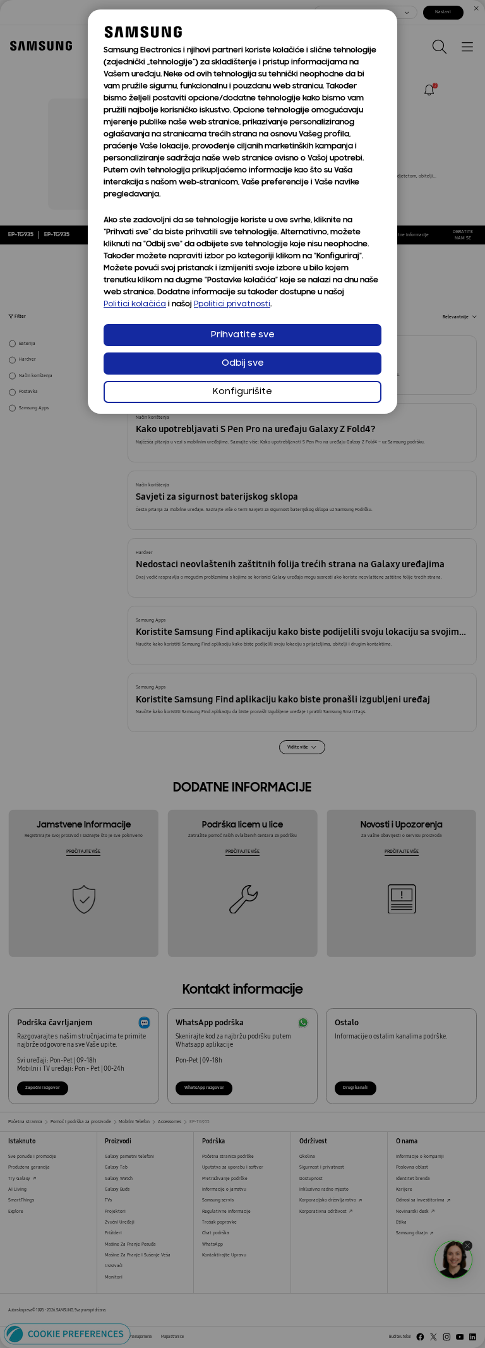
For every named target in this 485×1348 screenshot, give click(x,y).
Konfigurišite (242, 392)
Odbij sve (243, 363)
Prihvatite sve (243, 335)
